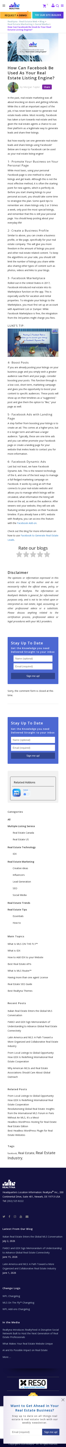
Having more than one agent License (28, 977)
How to (17, 922)
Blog (42, 21)
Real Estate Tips (17, 909)
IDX (15, 853)
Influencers (19, 874)
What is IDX (14, 950)
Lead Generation (22, 881)
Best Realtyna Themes (20, 990)
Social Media (42, 24)
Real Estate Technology (22, 847)
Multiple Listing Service (21, 826)
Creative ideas (20, 868)
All (9, 819)
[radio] (19, 555)
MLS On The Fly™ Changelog (18, 1302)
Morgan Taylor (31, 87)
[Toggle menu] (61, 6)
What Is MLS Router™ (19, 970)
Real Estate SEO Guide (20, 984)
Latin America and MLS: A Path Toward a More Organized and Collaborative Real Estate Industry (33, 1042)
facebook (12, 1153)
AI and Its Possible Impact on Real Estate (25, 1350)
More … (7, 1357)
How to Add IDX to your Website (25, 957)
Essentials (18, 916)
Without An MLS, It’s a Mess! (23, 1117)
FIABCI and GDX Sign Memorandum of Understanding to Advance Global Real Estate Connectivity (32, 1026)
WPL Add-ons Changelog (16, 1309)
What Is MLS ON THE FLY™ (23, 943)
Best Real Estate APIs (19, 964)
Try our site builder (48, 15)
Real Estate (26, 1153)
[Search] (57, 6)
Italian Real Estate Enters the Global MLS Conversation (32, 1236)
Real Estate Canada (23, 832)
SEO (15, 888)
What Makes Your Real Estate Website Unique (28, 1343)
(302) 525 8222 (15, 1201)
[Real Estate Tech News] (27, 1216)
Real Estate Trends (19, 902)
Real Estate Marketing (20, 24)
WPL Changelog (11, 1296)
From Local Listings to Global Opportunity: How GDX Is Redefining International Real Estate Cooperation (31, 1057)
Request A (16, 15)
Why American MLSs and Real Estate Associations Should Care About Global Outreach (29, 1072)
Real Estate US (21, 839)
